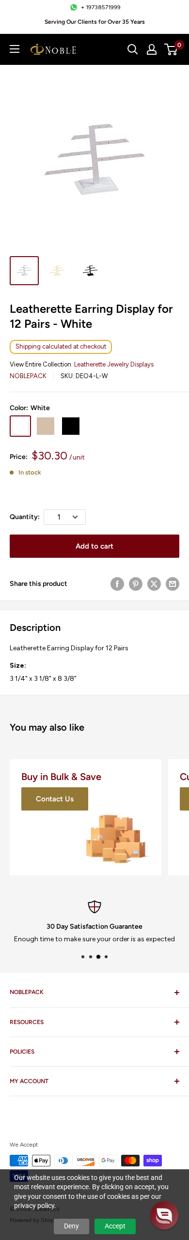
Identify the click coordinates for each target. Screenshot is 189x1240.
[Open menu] (14, 49)
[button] (164, 1215)
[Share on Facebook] (117, 584)
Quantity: (25, 517)
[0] (171, 49)
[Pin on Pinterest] (135, 584)
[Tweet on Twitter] (154, 584)
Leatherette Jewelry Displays (114, 364)
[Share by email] (172, 584)
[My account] (152, 49)
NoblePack (28, 376)
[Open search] (132, 49)
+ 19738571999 (101, 7)
